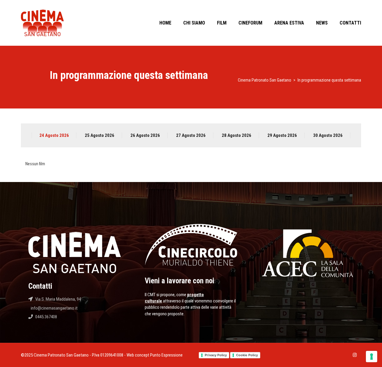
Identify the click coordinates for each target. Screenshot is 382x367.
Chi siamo (194, 23)
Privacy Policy (216, 355)
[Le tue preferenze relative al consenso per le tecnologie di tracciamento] (371, 356)
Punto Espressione (166, 355)
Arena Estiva (289, 23)
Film (222, 23)
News (322, 23)
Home (165, 23)
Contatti (350, 23)
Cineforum (250, 23)
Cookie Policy (247, 355)
